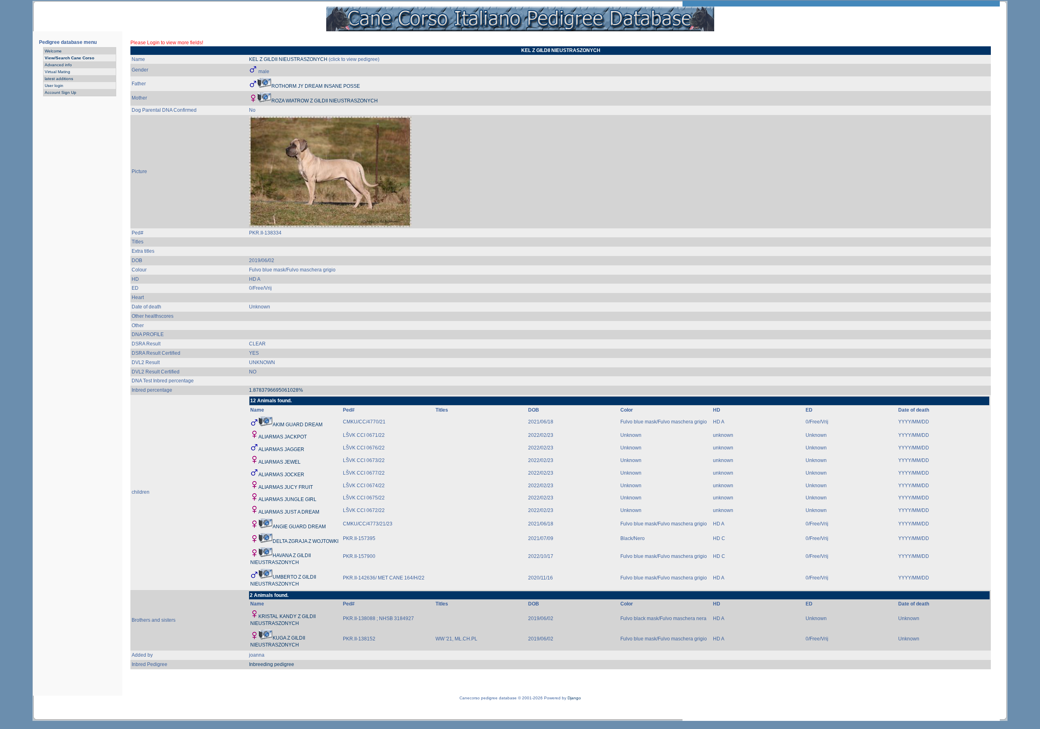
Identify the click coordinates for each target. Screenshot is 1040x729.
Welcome (53, 51)
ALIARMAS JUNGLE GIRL (287, 499)
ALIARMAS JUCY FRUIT (285, 487)
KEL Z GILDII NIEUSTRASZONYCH (288, 59)
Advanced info (58, 65)
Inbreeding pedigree (271, 664)
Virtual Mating (57, 71)
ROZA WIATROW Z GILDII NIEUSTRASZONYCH (324, 101)
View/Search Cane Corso (69, 58)
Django (574, 698)
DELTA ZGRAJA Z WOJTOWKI (305, 541)
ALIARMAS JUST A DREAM (288, 512)
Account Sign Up (60, 92)
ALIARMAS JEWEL (279, 462)
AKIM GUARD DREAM (298, 424)
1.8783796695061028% (276, 390)
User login (54, 85)
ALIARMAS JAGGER (281, 449)
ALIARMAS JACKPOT (282, 437)
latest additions (59, 78)
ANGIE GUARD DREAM (299, 526)
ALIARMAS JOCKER (281, 474)
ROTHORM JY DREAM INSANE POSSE (315, 86)
